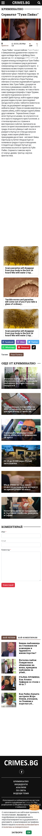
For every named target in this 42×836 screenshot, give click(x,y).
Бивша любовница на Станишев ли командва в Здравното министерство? (29, 648)
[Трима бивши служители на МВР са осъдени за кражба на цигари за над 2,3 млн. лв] (21, 404)
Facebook (9, 342)
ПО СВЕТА (21, 790)
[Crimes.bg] (21, 763)
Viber (22, 342)
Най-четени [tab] (9, 637)
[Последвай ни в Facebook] (21, 771)
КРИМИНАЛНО (12, 9)
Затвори (17, 832)
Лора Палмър (16, 354)
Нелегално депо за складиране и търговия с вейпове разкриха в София (21, 513)
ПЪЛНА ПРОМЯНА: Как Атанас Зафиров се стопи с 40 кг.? (29, 681)
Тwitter (34, 342)
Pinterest (25, 347)
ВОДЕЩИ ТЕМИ (21, 793)
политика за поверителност (16, 827)
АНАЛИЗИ (21, 787)
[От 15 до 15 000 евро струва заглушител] (21, 456)
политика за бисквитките (27, 824)
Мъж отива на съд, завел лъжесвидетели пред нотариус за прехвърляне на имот (21, 487)
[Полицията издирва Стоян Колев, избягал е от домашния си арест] (21, 430)
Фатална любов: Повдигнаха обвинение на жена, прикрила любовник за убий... (28, 666)
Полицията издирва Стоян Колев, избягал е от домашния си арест (20, 435)
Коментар (6, 550)
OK (28, 832)
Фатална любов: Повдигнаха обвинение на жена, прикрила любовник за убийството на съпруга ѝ (20, 382)
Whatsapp (10, 347)
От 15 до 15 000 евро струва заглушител (18, 462)
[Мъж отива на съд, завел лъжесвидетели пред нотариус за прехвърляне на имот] (21, 482)
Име (3, 532)
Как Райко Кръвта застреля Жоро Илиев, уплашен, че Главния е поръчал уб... (29, 699)
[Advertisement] (21, 180)
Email (3, 541)
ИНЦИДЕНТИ (21, 784)
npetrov (5, 45)
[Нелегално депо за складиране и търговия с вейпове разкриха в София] (21, 508)
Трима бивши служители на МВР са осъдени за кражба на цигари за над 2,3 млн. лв (20, 409)
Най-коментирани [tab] (27, 637)
